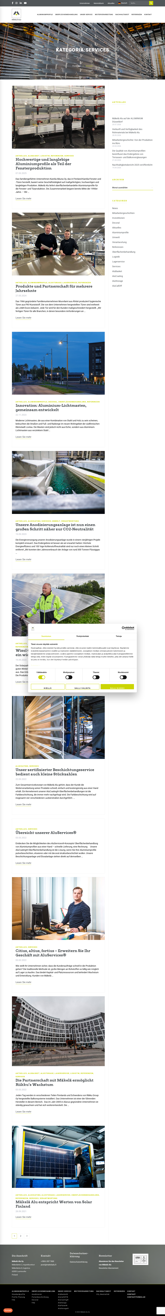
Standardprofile (18, 1294)
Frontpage (76, 66)
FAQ (13, 1300)
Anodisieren (37, 1294)
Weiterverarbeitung (84, 1291)
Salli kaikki (117, 688)
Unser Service (65, 1291)
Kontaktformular (136, 1297)
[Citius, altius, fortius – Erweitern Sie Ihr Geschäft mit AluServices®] (58, 878)
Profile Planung (18, 1297)
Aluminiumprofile (37, 283)
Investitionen (118, 218)
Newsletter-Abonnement (108, 1268)
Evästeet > (35, 665)
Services (69, 156)
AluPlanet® (63, 1305)
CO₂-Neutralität (102, 1294)
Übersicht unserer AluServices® (46, 832)
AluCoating (34, 521)
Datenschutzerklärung (78, 1262)
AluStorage (55, 283)
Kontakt (131, 1291)
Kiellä (48, 688)
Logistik (45, 156)
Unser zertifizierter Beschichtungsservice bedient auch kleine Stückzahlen (55, 772)
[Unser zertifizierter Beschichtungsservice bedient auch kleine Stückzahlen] (58, 697)
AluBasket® (63, 1294)
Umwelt (56, 521)
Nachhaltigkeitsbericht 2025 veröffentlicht (132, 165)
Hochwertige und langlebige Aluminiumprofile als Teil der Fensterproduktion (43, 163)
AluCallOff (117, 286)
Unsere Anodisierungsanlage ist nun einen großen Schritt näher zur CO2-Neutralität (55, 527)
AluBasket (34, 156)
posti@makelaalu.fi (48, 1265)
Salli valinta (83, 688)
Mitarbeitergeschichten (123, 213)
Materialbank (99, 3)
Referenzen (57, 156)
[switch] (68, 677)
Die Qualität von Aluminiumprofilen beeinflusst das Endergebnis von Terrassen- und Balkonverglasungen (129, 154)
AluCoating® (63, 1300)
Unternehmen (85, 3)
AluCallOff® (63, 1297)
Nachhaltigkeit (103, 1291)
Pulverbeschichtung (40, 1297)
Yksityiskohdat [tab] (82, 636)
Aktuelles (111, 3)
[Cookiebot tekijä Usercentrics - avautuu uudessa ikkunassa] (123, 628)
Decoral (52, 402)
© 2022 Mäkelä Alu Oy (82, 1312)
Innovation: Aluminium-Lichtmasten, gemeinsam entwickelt (51, 407)
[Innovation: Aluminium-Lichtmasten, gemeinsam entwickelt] (58, 333)
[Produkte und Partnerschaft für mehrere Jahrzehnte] (58, 214)
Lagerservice (70, 283)
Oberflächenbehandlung (72, 402)
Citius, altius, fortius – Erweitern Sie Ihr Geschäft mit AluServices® (53, 953)
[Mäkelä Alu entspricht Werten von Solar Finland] (58, 1127)
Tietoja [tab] (119, 636)
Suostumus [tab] (46, 636)
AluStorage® (63, 1308)
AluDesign (62, 1303)
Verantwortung (70, 521)
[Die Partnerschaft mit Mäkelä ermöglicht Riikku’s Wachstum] (58, 998)
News (115, 208)
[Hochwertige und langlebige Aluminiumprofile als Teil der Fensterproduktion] (58, 87)
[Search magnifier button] (151, 3)
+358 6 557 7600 (47, 1261)
